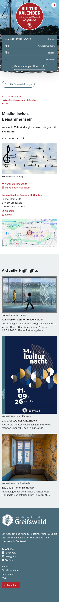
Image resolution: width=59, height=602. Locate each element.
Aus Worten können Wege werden (22, 319)
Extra (5, 103)
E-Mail (8, 214)
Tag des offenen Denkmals (18, 487)
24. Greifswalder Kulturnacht (19, 420)
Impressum (8, 574)
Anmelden (12, 585)
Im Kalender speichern (17, 187)
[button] (53, 5)
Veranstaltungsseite (15, 184)
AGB (4, 578)
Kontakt (6, 566)
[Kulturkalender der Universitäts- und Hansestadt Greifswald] (29, 16)
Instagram (10, 556)
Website (9, 211)
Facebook (10, 552)
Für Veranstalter (11, 570)
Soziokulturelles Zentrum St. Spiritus (19, 100)
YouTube (9, 560)
